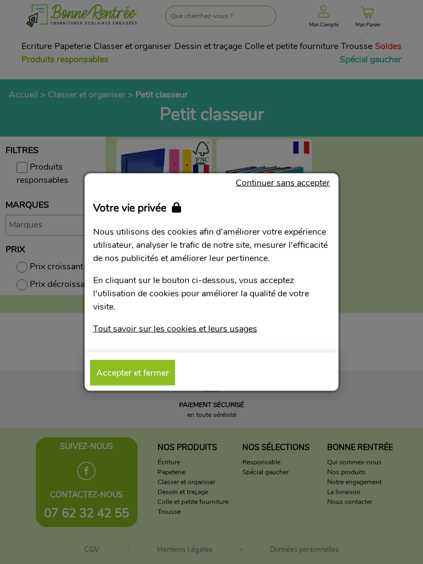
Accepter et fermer (132, 372)
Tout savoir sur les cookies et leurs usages (175, 328)
